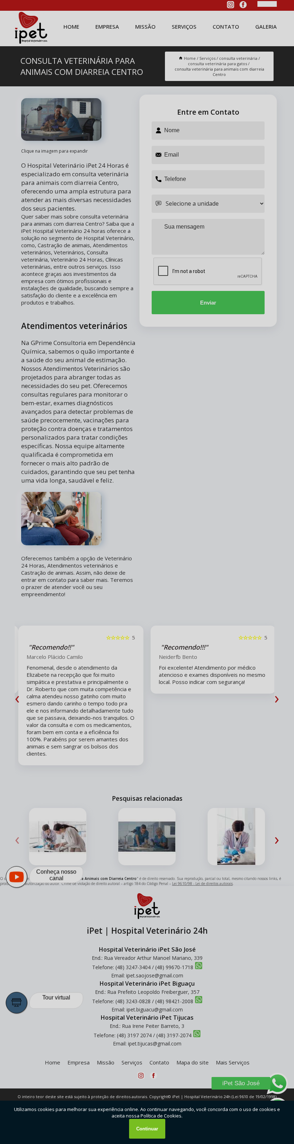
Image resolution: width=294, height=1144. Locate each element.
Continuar (147, 1128)
